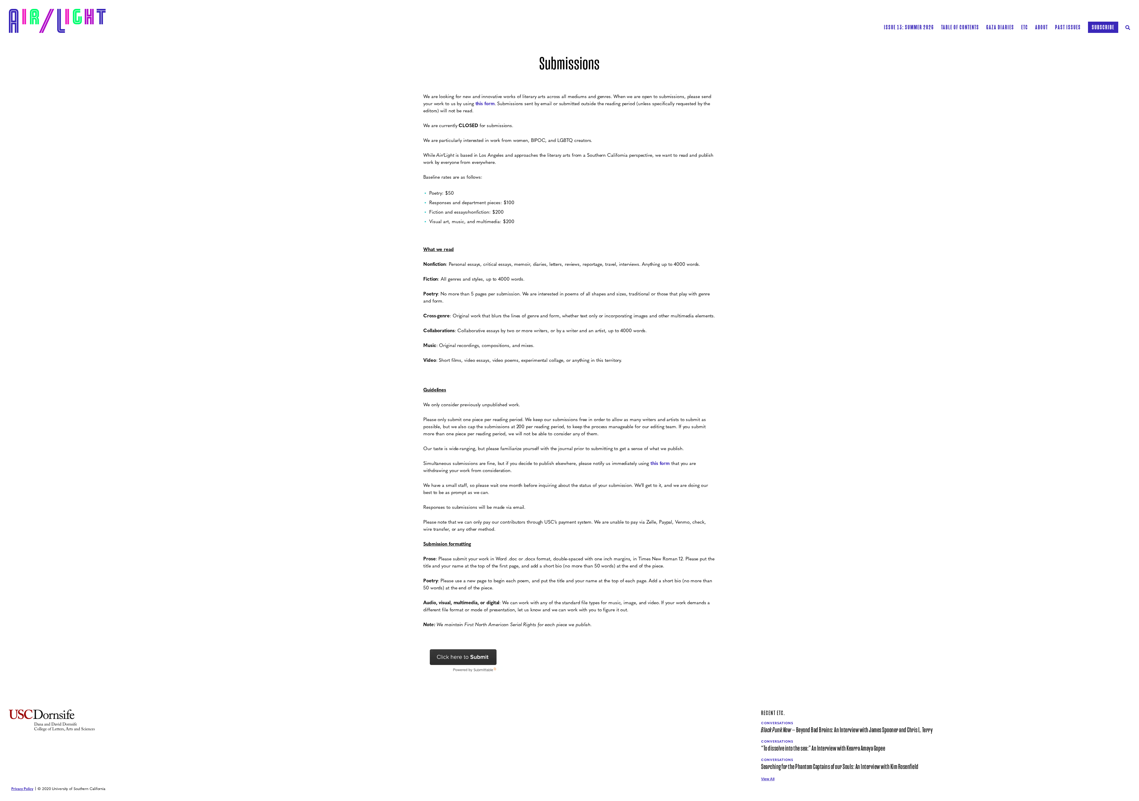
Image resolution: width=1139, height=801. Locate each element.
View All (767, 779)
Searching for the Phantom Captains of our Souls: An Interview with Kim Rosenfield (840, 766)
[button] (960, 27)
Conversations (777, 723)
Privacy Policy (22, 788)
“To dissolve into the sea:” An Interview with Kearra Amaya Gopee (823, 748)
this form (485, 103)
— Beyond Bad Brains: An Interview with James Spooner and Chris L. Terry (847, 730)
